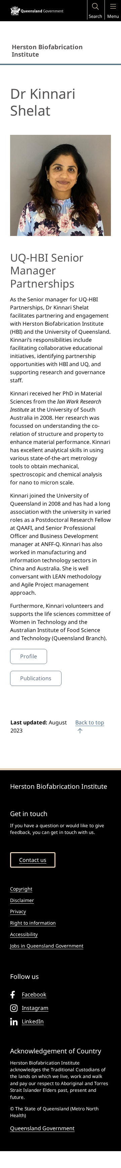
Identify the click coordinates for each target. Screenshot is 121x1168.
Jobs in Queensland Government (46, 945)
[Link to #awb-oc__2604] (113, 6)
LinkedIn (33, 1021)
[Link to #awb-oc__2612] (95, 6)
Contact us (32, 860)
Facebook (34, 994)
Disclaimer (22, 900)
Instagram (35, 1008)
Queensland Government (42, 1128)
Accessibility (24, 934)
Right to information (33, 923)
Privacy (18, 911)
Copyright (21, 889)
